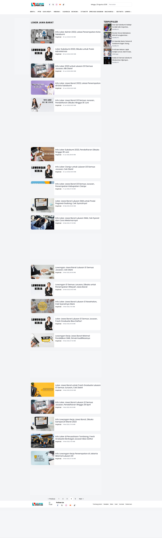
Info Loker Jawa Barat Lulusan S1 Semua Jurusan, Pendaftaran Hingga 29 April (74, 403)
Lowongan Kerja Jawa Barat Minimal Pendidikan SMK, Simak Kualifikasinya (72, 337)
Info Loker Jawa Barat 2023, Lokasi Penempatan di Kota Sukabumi (77, 84)
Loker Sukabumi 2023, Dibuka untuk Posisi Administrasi (74, 50)
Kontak (121, 504)
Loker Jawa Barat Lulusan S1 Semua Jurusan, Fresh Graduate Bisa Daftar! (76, 319)
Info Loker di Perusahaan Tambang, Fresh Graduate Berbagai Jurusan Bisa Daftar (75, 437)
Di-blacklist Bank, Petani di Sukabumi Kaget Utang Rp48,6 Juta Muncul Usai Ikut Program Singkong (122, 44)
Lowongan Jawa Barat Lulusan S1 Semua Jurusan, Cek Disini (74, 268)
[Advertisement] (21, 52)
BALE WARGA (109, 12)
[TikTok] (63, 4)
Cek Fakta (119, 12)
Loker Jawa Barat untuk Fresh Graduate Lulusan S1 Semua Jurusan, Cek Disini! (78, 386)
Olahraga (66, 12)
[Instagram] (56, 4)
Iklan (111, 504)
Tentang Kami (97, 504)
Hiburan (57, 12)
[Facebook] (49, 4)
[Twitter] (53, 4)
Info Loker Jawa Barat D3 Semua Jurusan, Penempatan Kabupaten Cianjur (74, 185)
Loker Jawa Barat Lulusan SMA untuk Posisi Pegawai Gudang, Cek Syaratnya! (75, 202)
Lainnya (127, 12)
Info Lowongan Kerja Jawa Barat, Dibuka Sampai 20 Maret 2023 (74, 420)
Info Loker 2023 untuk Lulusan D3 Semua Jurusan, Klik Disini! (74, 67)
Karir (116, 504)
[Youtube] (60, 4)
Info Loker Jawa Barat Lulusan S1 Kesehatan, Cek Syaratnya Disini (76, 302)
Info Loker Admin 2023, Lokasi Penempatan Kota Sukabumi (77, 33)
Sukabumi (115, 29)
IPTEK (39, 12)
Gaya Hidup (47, 12)
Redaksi (106, 504)
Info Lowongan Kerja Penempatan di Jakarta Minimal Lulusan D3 (76, 454)
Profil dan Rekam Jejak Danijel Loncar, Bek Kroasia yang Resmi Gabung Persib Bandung (122, 52)
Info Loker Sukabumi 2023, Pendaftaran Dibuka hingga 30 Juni (77, 150)
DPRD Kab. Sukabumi (96, 12)
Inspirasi (58, 37)
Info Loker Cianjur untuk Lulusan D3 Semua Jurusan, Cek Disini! (75, 167)
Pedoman (129, 504)
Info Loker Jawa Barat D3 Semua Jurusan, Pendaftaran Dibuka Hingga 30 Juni (74, 101)
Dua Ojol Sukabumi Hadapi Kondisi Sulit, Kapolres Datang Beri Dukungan (121, 27)
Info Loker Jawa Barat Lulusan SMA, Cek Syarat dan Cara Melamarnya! (77, 219)
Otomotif (84, 12)
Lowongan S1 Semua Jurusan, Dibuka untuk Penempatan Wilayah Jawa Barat (75, 285)
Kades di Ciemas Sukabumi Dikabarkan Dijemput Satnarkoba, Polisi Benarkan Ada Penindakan (122, 61)
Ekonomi (74, 12)
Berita (32, 12)
